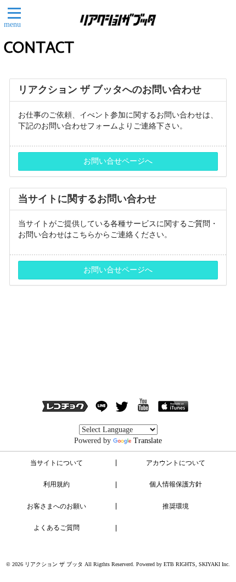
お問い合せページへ (118, 161)
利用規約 (56, 484)
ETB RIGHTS (179, 564)
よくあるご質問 (56, 527)
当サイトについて (56, 463)
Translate (147, 440)
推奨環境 (175, 506)
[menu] (14, 13)
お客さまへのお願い (56, 506)
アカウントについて (175, 463)
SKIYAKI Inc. (214, 564)
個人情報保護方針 (175, 484)
